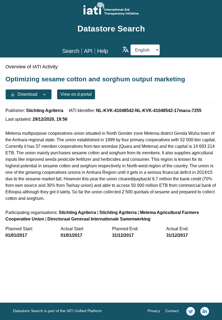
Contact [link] (172, 311)
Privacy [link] (154, 311)
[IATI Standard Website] (111, 8)
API (88, 51)
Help (102, 51)
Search (70, 51)
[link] (190, 311)
